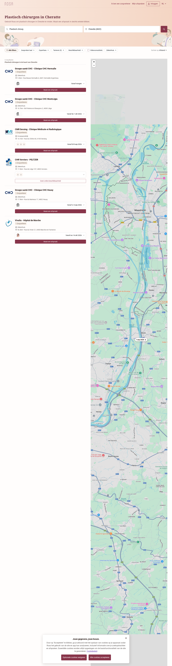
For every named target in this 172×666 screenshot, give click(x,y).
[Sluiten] (126, 638)
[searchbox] (44, 29)
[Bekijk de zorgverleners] (50, 175)
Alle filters (12, 50)
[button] (141, 339)
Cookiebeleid (92, 651)
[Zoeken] (164, 29)
